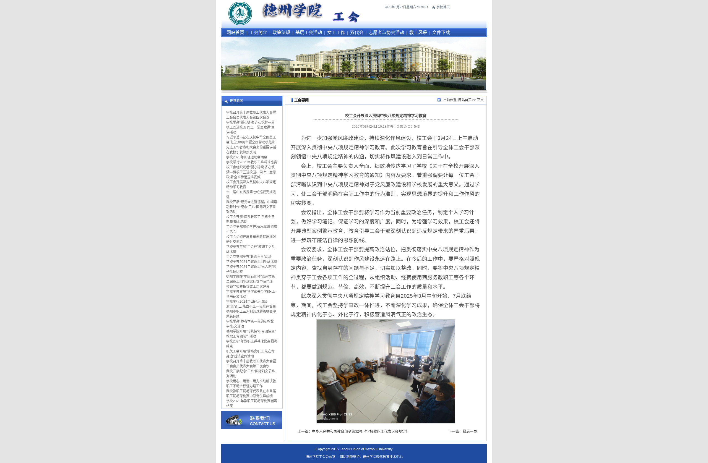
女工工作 (336, 32)
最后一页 (470, 431)
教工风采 (418, 32)
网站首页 (235, 32)
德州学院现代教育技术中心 (383, 457)
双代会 (356, 32)
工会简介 (258, 32)
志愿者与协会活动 (386, 32)
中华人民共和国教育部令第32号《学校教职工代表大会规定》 (360, 431)
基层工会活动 (308, 32)
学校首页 (443, 7)
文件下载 (441, 32)
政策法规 (281, 32)
